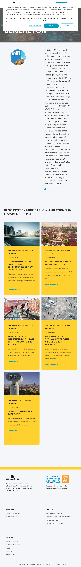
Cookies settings (35, 26)
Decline (67, 26)
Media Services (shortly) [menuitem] (55, 523)
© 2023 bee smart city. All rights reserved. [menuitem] (28, 564)
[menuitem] (13, 513)
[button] (77, 563)
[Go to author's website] (45, 189)
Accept (51, 26)
